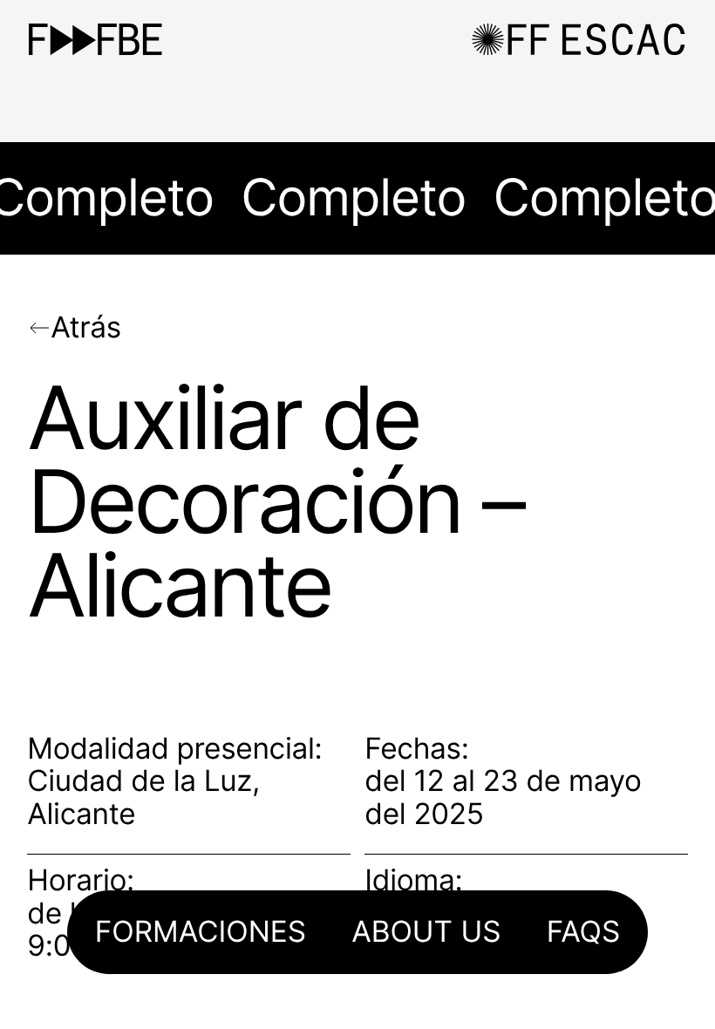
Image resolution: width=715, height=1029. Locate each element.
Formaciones (200, 932)
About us (425, 932)
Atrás (86, 327)
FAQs (584, 932)
